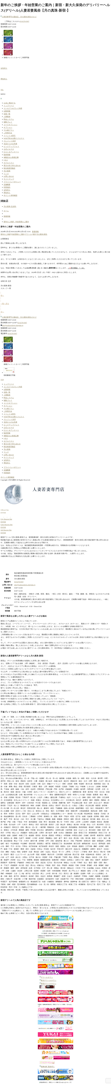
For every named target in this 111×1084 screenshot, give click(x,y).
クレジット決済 (10, 141)
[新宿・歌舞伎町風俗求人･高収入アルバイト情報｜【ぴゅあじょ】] (55, 1005)
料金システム (9, 119)
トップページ (9, 106)
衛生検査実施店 (9, 168)
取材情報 (7, 155)
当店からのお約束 (10, 144)
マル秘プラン (9, 130)
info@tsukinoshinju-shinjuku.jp (24, 585)
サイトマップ (9, 179)
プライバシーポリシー (12, 182)
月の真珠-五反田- (10, 206)
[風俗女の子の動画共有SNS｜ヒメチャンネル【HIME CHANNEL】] (55, 936)
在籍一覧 (7, 114)
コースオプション (10, 125)
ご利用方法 (8, 133)
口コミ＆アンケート (11, 152)
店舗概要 (7, 184)
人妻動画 (7, 117)
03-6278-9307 (24, 21)
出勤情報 (7, 111)
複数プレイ (8, 122)
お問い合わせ (9, 176)
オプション (8, 127)
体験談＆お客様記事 (11, 157)
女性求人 (7, 190)
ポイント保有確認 (10, 195)
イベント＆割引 (10, 136)
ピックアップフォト (11, 146)
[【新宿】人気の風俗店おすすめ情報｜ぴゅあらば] (55, 933)
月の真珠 (7, 171)
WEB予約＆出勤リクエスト (14, 138)
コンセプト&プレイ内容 (13, 108)
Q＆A (6, 160)
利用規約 (7, 187)
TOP (2, 380)
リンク (6, 174)
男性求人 (7, 193)
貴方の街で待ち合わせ (12, 165)
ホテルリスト (9, 163)
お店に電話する (10, 103)
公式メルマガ (9, 149)
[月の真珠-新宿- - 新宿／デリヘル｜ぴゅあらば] (55, 931)
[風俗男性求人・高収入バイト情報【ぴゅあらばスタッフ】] (55, 1082)
